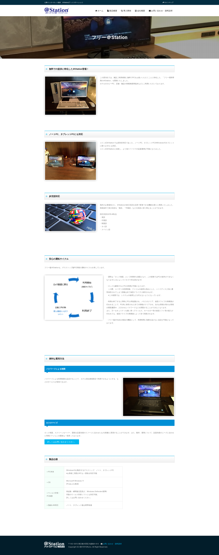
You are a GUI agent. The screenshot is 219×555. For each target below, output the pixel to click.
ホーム (100, 11)
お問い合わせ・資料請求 (162, 11)
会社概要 (141, 11)
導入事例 (127, 11)
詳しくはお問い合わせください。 (61, 442)
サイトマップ (168, 2)
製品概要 (113, 11)
